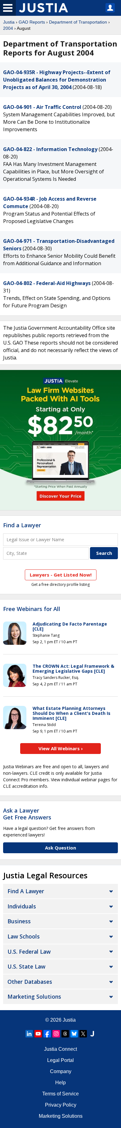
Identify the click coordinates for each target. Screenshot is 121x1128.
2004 (8, 28)
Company (60, 1071)
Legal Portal (60, 1060)
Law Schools (23, 936)
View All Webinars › (60, 748)
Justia (9, 22)
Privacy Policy (60, 1105)
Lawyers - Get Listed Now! (61, 575)
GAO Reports (32, 22)
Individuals (21, 906)
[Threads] (65, 1033)
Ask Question (60, 848)
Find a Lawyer (22, 525)
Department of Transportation (78, 22)
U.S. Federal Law (29, 951)
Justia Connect (60, 1049)
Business (19, 921)
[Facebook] (47, 1033)
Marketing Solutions (34, 996)
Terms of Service (60, 1093)
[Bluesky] (74, 1033)
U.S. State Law (26, 966)
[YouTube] (38, 1033)
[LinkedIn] (29, 1033)
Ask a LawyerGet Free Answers (27, 814)
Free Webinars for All (31, 609)
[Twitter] (83, 1033)
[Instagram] (56, 1033)
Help (60, 1082)
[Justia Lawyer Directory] (92, 1033)
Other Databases (29, 981)
